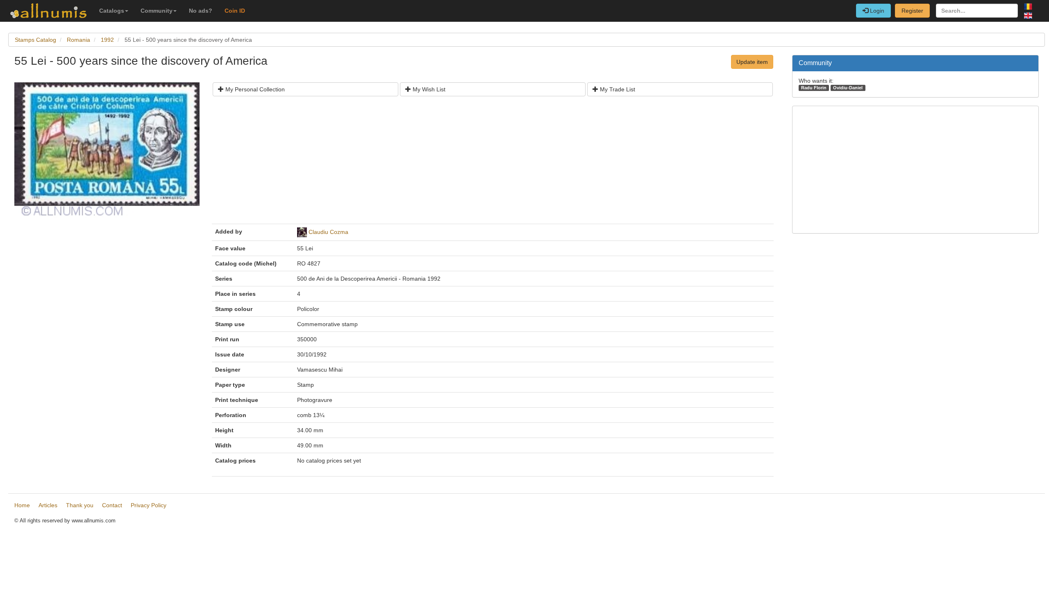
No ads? (200, 10)
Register (912, 10)
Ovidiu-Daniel (848, 87)
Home (22, 505)
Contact (112, 505)
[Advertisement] (461, 163)
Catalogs (111, 10)
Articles (48, 505)
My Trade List (616, 89)
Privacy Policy (148, 505)
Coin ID (235, 10)
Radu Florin (813, 87)
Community (157, 10)
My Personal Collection (254, 89)
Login (876, 10)
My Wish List (428, 89)
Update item (752, 62)
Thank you (79, 505)
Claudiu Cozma (328, 232)
